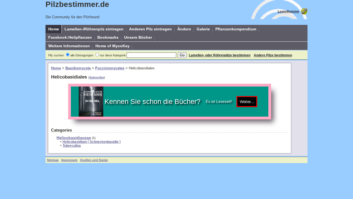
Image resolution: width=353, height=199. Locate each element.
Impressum (69, 160)
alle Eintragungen (81, 55)
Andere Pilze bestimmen (273, 55)
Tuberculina (72, 146)
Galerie (203, 29)
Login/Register (288, 11)
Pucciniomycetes (109, 68)
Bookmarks (108, 37)
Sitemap (53, 160)
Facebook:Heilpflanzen (70, 37)
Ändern (184, 29)
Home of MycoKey (112, 46)
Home (53, 29)
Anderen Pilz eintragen (150, 29)
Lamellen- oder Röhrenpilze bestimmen (219, 55)
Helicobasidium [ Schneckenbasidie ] (92, 142)
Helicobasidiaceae (74, 137)
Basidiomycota (78, 68)
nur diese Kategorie (113, 55)
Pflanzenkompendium (235, 29)
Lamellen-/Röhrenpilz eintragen (94, 29)
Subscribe (96, 77)
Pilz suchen (56, 55)
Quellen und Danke (94, 160)
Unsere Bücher (138, 37)
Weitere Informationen (69, 46)
